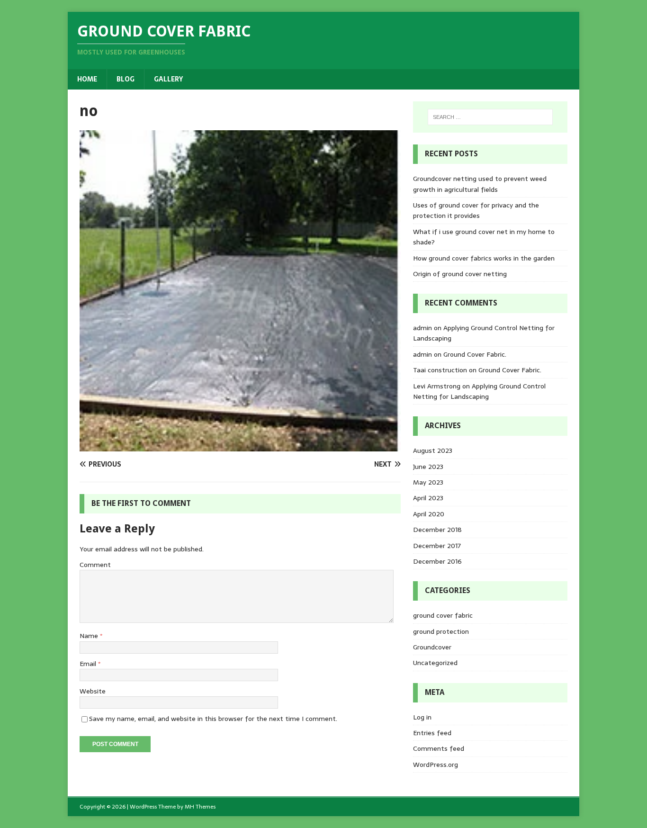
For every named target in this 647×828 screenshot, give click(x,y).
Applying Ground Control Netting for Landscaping (479, 391)
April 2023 (428, 498)
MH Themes (200, 806)
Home (87, 79)
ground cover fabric (443, 615)
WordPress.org (435, 764)
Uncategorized (435, 662)
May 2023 (428, 482)
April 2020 (428, 514)
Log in (422, 717)
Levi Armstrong (436, 386)
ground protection (441, 631)
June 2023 (428, 466)
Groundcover (432, 647)
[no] (240, 446)
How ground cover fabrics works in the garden (484, 258)
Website (93, 691)
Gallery (168, 79)
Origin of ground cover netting (460, 274)
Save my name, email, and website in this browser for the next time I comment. (213, 718)
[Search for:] (490, 117)
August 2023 (432, 450)
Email (89, 663)
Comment (95, 564)
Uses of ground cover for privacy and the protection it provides (476, 210)
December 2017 (437, 545)
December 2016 (437, 561)
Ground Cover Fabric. (474, 354)
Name (90, 635)
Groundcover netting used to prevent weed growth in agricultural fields (480, 183)
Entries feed (432, 733)
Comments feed (438, 748)
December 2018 (437, 529)
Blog (126, 79)
